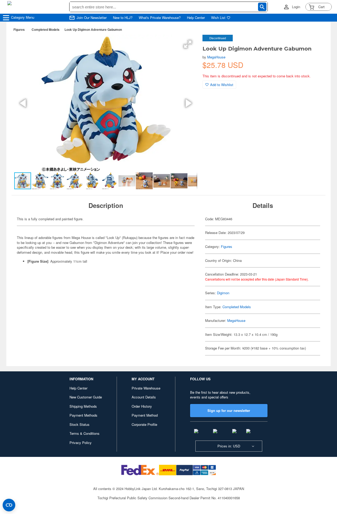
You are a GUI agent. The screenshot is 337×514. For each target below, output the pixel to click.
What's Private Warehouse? (160, 17)
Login (296, 6)
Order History (142, 406)
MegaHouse (216, 56)
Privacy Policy (81, 442)
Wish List (218, 17)
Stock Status (80, 424)
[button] (187, 44)
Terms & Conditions (85, 433)
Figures (19, 29)
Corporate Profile (144, 424)
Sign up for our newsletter (228, 410)
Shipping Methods (83, 406)
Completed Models (46, 29)
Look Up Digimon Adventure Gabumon (93, 29)
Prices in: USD (228, 446)
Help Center (196, 17)
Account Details (144, 397)
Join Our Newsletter (92, 17)
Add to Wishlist (221, 84)
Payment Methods (83, 415)
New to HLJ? (122, 17)
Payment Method (145, 415)
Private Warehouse (146, 388)
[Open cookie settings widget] (9, 505)
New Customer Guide (86, 397)
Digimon (223, 292)
